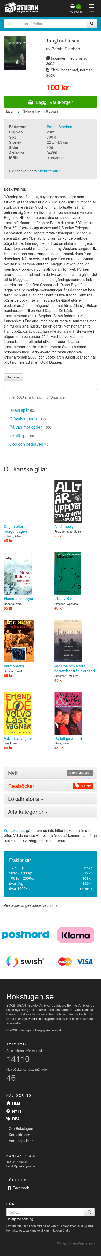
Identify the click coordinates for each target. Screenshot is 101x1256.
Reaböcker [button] (49, 786)
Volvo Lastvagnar (18, 738)
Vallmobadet (14, 665)
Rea (15, 1118)
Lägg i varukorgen (53, 101)
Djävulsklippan (23, 419)
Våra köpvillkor (21, 1140)
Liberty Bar (63, 598)
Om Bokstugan (21, 1128)
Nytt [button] (49, 773)
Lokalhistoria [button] (24, 798)
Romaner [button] (13, 377)
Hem (15, 1103)
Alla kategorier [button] (26, 811)
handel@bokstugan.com (21, 1166)
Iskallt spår (19, 410)
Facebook (20, 1187)
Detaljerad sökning (19, 1218)
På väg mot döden (26, 427)
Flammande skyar (18, 598)
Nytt (16, 1111)
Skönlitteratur (49, 170)
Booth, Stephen (59, 126)
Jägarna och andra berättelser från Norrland (74, 668)
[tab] (50, 772)
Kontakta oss (14, 830)
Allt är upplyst (65, 526)
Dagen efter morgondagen (15, 529)
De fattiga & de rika (70, 738)
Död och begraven (26, 444)
